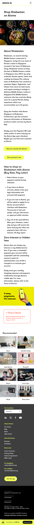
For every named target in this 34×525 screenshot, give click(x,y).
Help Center (8, 434)
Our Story (7, 427)
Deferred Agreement (10, 456)
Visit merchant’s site (14, 157)
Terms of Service (9, 451)
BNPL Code (8, 458)
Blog (5, 429)
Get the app (11, 479)
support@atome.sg (10, 465)
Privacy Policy (8, 453)
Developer (7, 443)
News (6, 431)
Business (7, 441)
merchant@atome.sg (11, 470)
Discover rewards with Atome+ (17, 149)
